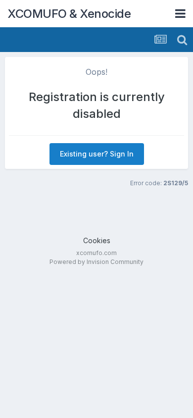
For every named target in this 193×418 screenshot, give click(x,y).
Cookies (96, 240)
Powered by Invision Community (96, 261)
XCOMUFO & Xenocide (69, 13)
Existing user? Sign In (97, 154)
